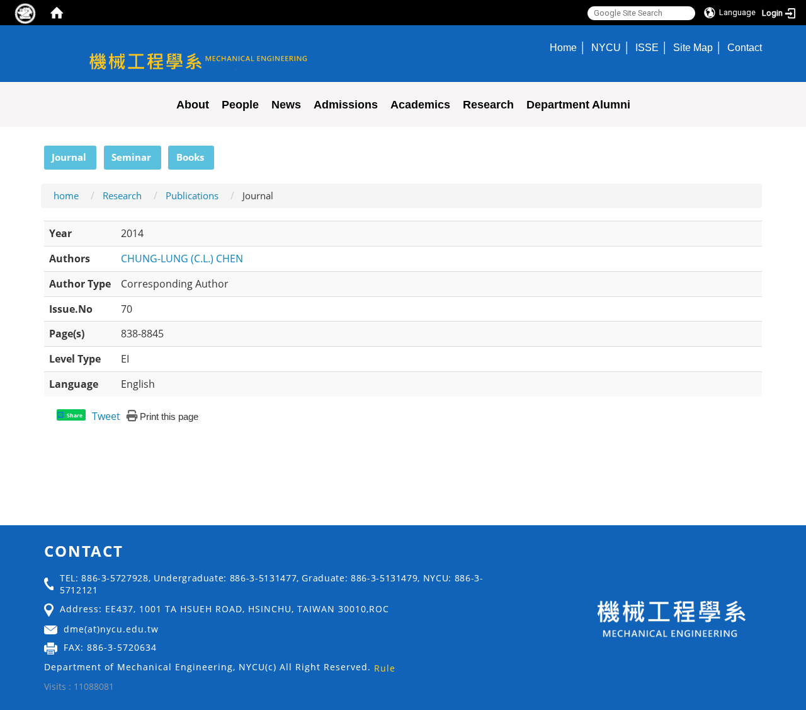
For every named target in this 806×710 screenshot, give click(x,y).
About (192, 104)
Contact (744, 47)
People (240, 104)
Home (563, 47)
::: (38, 153)
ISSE (647, 47)
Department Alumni (578, 104)
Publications (192, 195)
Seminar (131, 157)
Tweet (106, 416)
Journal (69, 157)
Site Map (693, 47)
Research (488, 104)
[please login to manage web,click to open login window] (25, 12)
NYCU (606, 47)
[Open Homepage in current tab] (56, 12)
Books (190, 157)
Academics (420, 104)
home (66, 195)
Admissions (346, 104)
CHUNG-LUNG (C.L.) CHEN (182, 258)
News (286, 104)
